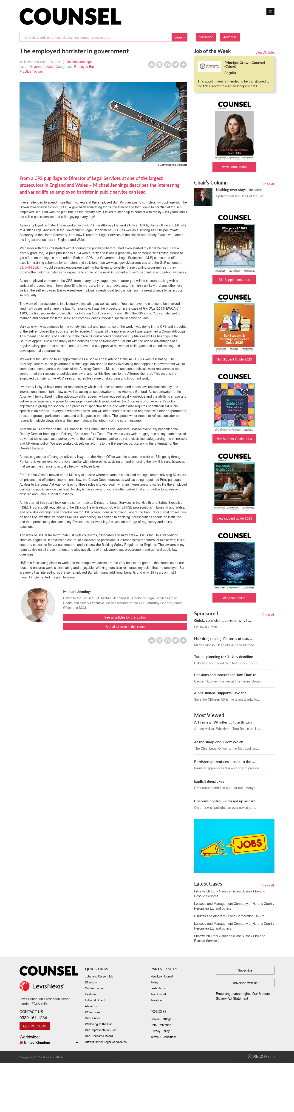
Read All (268, 184)
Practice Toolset (31, 71)
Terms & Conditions (163, 1037)
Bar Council (92, 1018)
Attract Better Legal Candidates (106, 1042)
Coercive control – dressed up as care (225, 801)
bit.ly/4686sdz (30, 267)
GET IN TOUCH (34, 1026)
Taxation (156, 1000)
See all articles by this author (125, 617)
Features (91, 994)
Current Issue (94, 988)
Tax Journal (158, 994)
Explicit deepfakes (209, 781)
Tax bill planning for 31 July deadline (223, 656)
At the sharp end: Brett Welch (218, 742)
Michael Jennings (79, 61)
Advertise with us (245, 982)
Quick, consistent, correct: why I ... (222, 620)
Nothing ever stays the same (239, 189)
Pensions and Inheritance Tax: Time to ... (227, 674)
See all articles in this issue (125, 626)
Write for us (92, 1012)
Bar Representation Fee (100, 1030)
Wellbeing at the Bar (98, 1024)
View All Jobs (264, 52)
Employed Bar (84, 66)
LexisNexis (157, 988)
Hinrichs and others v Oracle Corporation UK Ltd (229, 916)
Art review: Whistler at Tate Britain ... (224, 722)
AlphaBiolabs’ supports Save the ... (222, 693)
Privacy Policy (160, 1031)
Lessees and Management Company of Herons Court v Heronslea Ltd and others (234, 906)
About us (91, 1006)
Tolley (154, 982)
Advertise (230, 37)
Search (179, 37)
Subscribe (206, 37)
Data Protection (160, 1025)
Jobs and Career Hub (99, 976)
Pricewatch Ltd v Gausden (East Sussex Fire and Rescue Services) (229, 893)
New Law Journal (161, 976)
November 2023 (41, 66)
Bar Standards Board (99, 1036)
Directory (91, 982)
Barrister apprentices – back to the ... (224, 761)
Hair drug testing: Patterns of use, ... (223, 638)
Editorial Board (95, 1000)
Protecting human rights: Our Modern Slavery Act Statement (243, 996)
